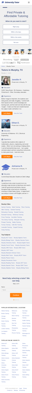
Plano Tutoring (25, 207)
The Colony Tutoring (7, 219)
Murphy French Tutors (7, 245)
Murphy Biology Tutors (7, 240)
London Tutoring (5, 328)
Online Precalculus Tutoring (25, 345)
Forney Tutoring (5, 224)
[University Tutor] (10, 2)
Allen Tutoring (5, 209)
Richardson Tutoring (7, 212)
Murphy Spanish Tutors (7, 265)
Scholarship (22, 390)
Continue (16, 295)
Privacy (25, 388)
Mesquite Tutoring (19, 219)
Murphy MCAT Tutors (20, 255)
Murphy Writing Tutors (22, 268)
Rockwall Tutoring (6, 214)
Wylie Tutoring (16, 207)
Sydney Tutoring (26, 323)
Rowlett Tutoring (18, 212)
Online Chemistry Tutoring (3, 365)
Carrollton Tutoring (16, 217)
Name (3, 287)
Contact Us (9, 390)
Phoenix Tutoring (16, 333)
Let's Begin (7, 113)
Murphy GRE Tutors (7, 247)
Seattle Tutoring (26, 320)
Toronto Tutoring (26, 325)
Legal (20, 388)
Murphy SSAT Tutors (22, 265)
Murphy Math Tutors (7, 255)
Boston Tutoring (5, 313)
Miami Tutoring (15, 315)
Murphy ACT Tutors (6, 237)
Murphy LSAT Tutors (7, 250)
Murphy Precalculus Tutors (8, 260)
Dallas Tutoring (16, 222)
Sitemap (16, 390)
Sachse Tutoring (6, 207)
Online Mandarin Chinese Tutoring (16, 360)
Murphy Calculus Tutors (22, 240)
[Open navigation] (29, 2)
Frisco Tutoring (5, 217)
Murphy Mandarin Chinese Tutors (10, 253)
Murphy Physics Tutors (7, 258)
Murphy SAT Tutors (21, 263)
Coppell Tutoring (17, 227)
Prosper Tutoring (6, 222)
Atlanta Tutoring (5, 310)
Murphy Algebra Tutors (20, 237)
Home (3, 66)
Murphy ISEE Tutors (19, 247)
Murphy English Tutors (23, 242)
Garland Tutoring (15, 209)
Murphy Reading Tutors (8, 263)
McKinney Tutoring (18, 214)
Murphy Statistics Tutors (8, 268)
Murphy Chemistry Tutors (8, 242)
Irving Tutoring (5, 229)
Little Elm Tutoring (17, 224)
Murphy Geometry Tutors (22, 245)
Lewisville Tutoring (6, 227)
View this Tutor (18, 113)
